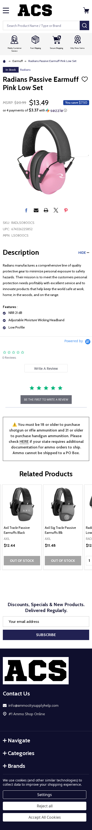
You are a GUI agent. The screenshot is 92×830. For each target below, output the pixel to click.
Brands (16, 765)
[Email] (36, 210)
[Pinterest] (66, 210)
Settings (44, 794)
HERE (24, 441)
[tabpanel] (21, 527)
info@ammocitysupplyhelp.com (33, 705)
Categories (21, 753)
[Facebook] (26, 210)
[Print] (46, 210)
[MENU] (6, 10)
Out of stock (22, 561)
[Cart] (86, 10)
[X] (56, 210)
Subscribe (46, 635)
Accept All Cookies (45, 817)
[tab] (45, 368)
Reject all (45, 806)
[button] (46, 110)
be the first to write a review (46, 400)
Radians (25, 69)
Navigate (19, 740)
